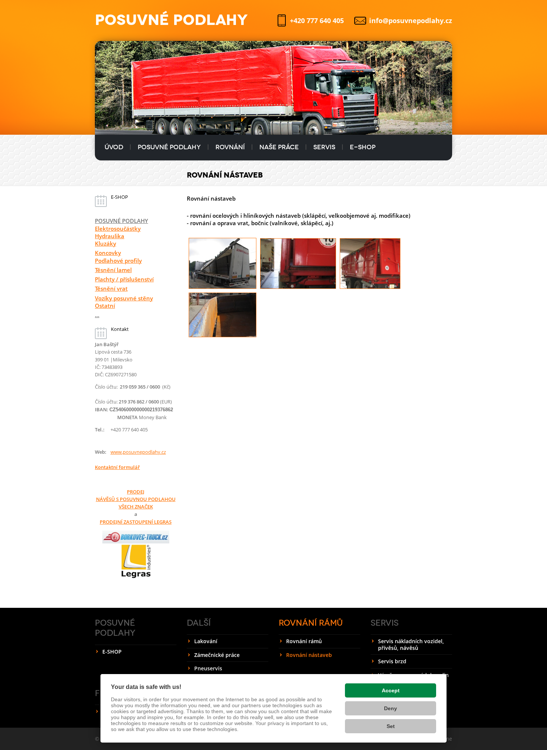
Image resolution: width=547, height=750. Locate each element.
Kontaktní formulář (117, 467)
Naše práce (279, 147)
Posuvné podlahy (169, 147)
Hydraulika (109, 236)
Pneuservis (208, 668)
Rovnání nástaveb (309, 654)
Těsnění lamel (113, 270)
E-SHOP (362, 147)
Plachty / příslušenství (124, 279)
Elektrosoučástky (118, 228)
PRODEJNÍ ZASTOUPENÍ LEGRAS (136, 521)
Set (391, 726)
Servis (324, 147)
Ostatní (105, 305)
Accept (391, 690)
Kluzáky (105, 243)
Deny (390, 708)
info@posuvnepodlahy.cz (410, 20)
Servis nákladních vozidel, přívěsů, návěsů (411, 644)
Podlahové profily (118, 260)
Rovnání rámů (311, 623)
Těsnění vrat (111, 288)
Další (199, 623)
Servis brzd (392, 661)
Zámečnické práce (217, 654)
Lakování (205, 641)
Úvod (114, 147)
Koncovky (108, 252)
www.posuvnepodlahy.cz (138, 452)
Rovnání (230, 147)
